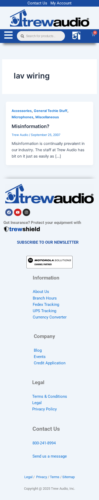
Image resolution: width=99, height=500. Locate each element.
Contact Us (37, 3)
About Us (41, 291)
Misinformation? (30, 126)
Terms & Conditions (49, 396)
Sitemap (68, 477)
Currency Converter (50, 317)
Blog (38, 350)
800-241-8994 (44, 443)
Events (40, 356)
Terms (54, 477)
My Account (61, 3)
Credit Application (49, 363)
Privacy (41, 477)
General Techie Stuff (50, 111)
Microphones (22, 117)
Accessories (22, 111)
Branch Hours (45, 298)
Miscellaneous (47, 117)
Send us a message (49, 456)
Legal (37, 402)
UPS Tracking (44, 310)
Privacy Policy (44, 409)
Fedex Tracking (46, 304)
